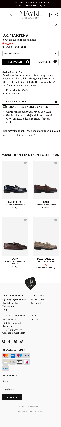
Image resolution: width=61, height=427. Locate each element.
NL (31, 320)
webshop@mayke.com (13, 333)
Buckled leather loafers (15, 205)
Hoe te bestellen (10, 303)
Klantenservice (12, 295)
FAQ (35, 135)
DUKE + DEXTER (45, 259)
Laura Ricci (15, 202)
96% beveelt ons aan (30, 6)
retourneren (22, 135)
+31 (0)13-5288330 (13, 329)
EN (37, 320)
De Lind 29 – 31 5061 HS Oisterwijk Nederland (12, 323)
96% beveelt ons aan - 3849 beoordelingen (25, 131)
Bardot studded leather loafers (15, 263)
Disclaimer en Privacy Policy (29, 412)
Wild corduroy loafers (46, 262)
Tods (46, 202)
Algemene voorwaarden (30, 406)
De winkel (35, 303)
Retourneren (8, 306)
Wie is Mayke (37, 299)
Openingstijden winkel (14, 299)
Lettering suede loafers (46, 205)
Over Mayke (38, 295)
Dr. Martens (15, 35)
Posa (15, 259)
